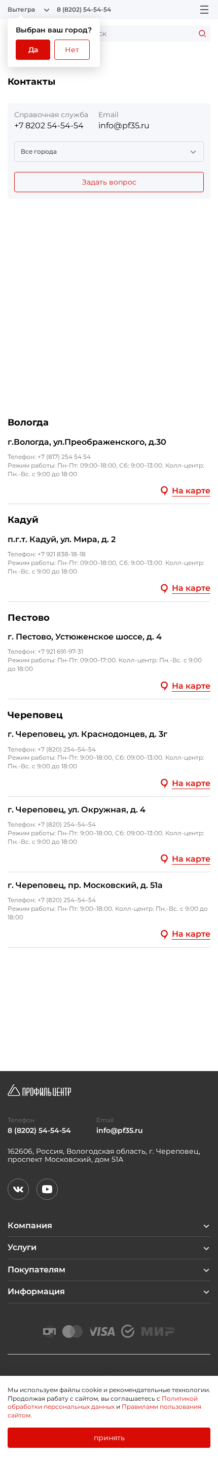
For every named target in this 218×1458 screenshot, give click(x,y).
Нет (72, 49)
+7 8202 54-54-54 (49, 125)
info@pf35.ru (124, 125)
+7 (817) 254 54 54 (64, 456)
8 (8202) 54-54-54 (84, 9)
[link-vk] (18, 1189)
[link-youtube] (47, 1189)
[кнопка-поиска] (202, 33)
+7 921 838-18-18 (62, 554)
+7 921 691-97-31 (60, 651)
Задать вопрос (109, 182)
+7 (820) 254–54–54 (67, 749)
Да (33, 49)
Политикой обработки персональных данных (103, 1403)
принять (109, 1437)
